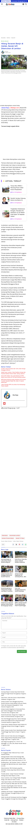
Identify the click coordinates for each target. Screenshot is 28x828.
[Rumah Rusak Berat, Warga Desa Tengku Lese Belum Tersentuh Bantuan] (7, 583)
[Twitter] (10, 814)
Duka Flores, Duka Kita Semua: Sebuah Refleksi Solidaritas (21, 561)
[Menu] (2, 4)
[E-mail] (4, 404)
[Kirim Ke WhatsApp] (25, 544)
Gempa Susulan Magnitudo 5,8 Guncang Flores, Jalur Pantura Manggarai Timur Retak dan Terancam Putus (20, 575)
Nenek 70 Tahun (20, 538)
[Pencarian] (26, 4)
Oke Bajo (6, 51)
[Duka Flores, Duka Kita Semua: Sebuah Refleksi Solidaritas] (21, 554)
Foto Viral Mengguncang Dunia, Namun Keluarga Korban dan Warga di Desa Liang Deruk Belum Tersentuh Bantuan (20, 590)
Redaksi (21, 820)
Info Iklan (14, 822)
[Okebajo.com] (9, 4)
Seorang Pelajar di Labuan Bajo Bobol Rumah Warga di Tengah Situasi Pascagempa (6, 561)
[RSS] (21, 814)
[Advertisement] (14, 22)
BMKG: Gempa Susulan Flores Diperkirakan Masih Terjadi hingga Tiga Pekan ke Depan (21, 604)
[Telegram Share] (22, 544)
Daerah (6, 41)
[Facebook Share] (13, 544)
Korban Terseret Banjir (8, 538)
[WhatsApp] (18, 814)
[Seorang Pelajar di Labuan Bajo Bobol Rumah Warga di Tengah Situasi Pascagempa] (7, 554)
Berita (2, 41)
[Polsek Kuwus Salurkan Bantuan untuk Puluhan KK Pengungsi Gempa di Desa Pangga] (7, 598)
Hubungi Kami (14, 820)
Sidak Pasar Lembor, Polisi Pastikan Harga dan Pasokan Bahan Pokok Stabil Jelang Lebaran (13, 373)
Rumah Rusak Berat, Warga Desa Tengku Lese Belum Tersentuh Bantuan (6, 590)
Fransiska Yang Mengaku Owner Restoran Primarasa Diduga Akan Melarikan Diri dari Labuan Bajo (13, 787)
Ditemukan (5, 535)
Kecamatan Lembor (15, 535)
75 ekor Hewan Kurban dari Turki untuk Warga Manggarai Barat (13, 369)
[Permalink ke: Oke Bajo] (2, 52)
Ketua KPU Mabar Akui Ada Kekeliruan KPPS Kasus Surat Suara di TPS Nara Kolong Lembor (13, 376)
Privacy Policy (20, 818)
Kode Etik (6, 820)
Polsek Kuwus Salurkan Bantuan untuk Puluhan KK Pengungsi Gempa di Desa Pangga (7, 604)
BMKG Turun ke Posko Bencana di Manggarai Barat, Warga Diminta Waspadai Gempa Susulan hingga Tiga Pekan (13, 737)
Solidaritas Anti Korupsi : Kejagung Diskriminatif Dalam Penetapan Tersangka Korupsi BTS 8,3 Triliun (13, 793)
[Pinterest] (13, 814)
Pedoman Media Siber (9, 818)
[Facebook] (7, 814)
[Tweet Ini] (16, 544)
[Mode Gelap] (23, 4)
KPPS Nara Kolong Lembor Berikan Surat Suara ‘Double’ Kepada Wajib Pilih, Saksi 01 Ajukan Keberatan (13, 381)
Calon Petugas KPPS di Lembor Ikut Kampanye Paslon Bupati (13, 385)
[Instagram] (15, 814)
